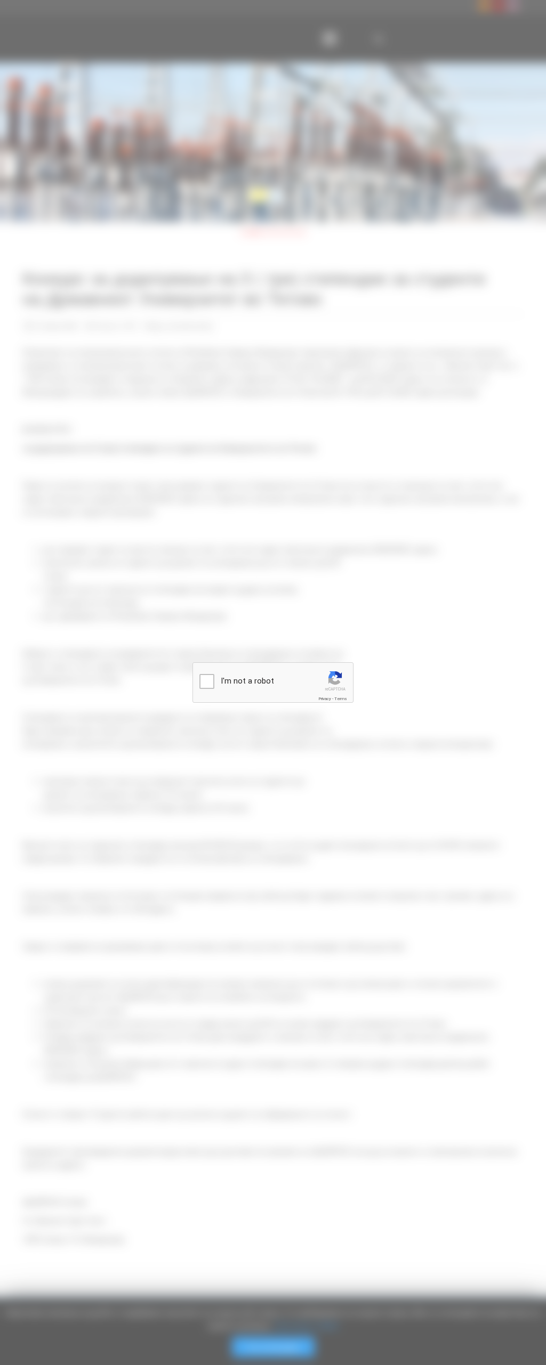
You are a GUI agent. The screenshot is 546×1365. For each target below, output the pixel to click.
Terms (340, 698)
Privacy (324, 698)
